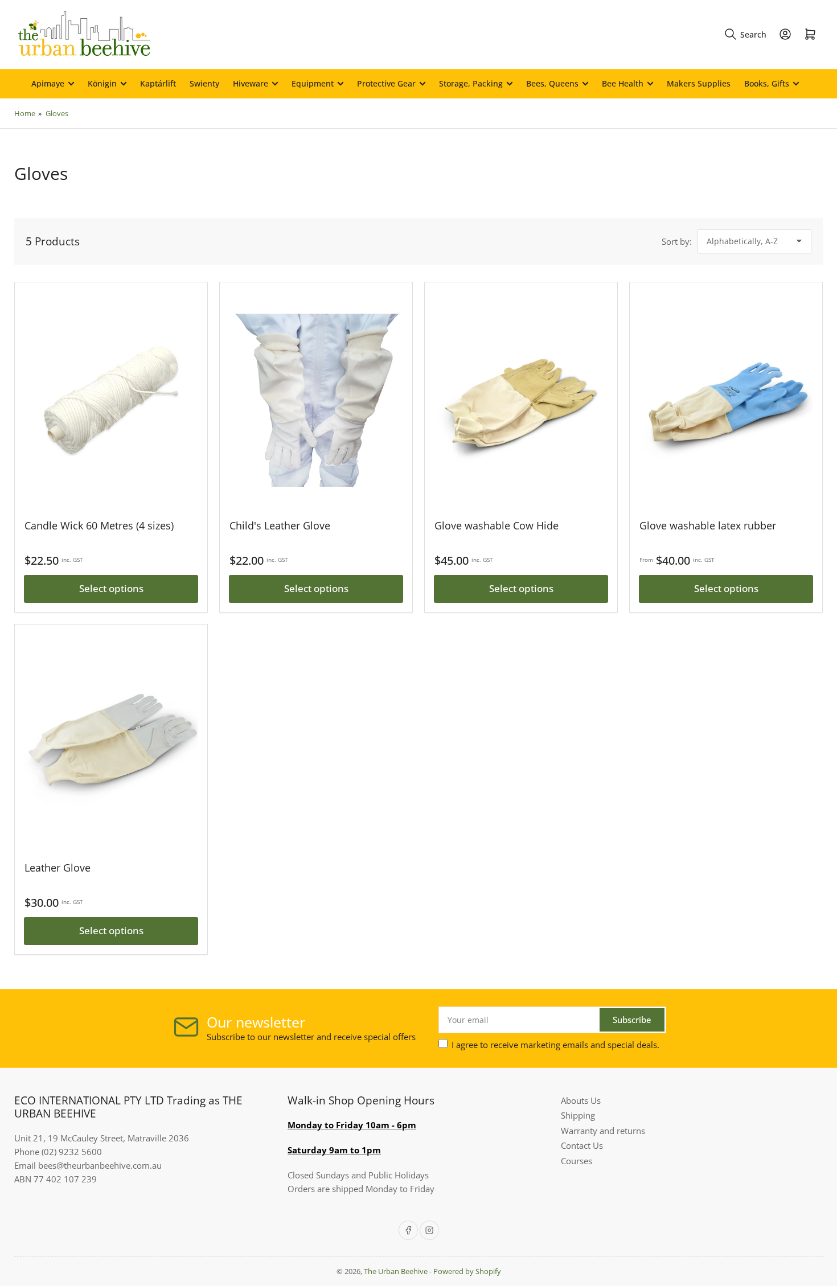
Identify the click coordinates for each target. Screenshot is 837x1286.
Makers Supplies (699, 83)
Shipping (578, 1115)
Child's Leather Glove (279, 525)
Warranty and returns (603, 1130)
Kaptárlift (158, 83)
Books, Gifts (766, 83)
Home (24, 113)
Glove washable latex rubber (707, 525)
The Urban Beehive (396, 1271)
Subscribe (632, 1019)
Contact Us (582, 1145)
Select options (111, 588)
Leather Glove (57, 867)
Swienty (204, 83)
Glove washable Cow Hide (496, 525)
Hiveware (250, 83)
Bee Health (622, 83)
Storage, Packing (471, 83)
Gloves (57, 113)
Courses (576, 1160)
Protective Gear (386, 83)
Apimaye (47, 83)
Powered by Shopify (467, 1271)
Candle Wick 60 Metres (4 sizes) (99, 525)
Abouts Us (581, 1100)
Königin (102, 83)
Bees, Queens (552, 83)
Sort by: (677, 241)
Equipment (313, 83)
